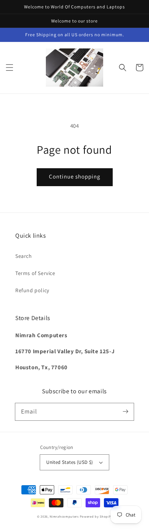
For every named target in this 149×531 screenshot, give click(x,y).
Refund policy (32, 290)
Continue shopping (74, 176)
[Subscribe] (125, 411)
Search (23, 256)
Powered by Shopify (96, 516)
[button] (9, 67)
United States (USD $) (69, 462)
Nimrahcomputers (64, 516)
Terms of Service (35, 273)
